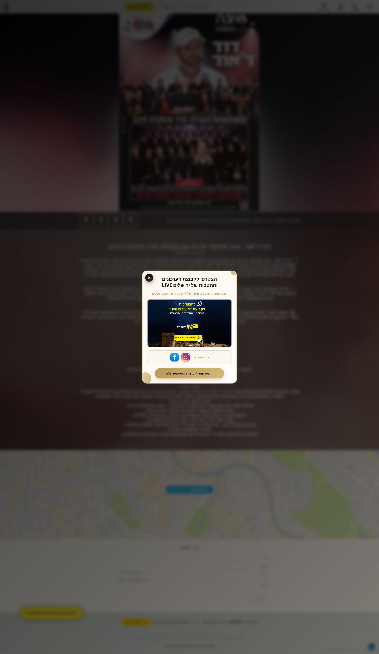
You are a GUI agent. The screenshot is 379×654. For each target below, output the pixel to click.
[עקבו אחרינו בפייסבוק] (174, 357)
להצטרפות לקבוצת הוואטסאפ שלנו (189, 373)
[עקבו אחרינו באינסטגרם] (185, 357)
